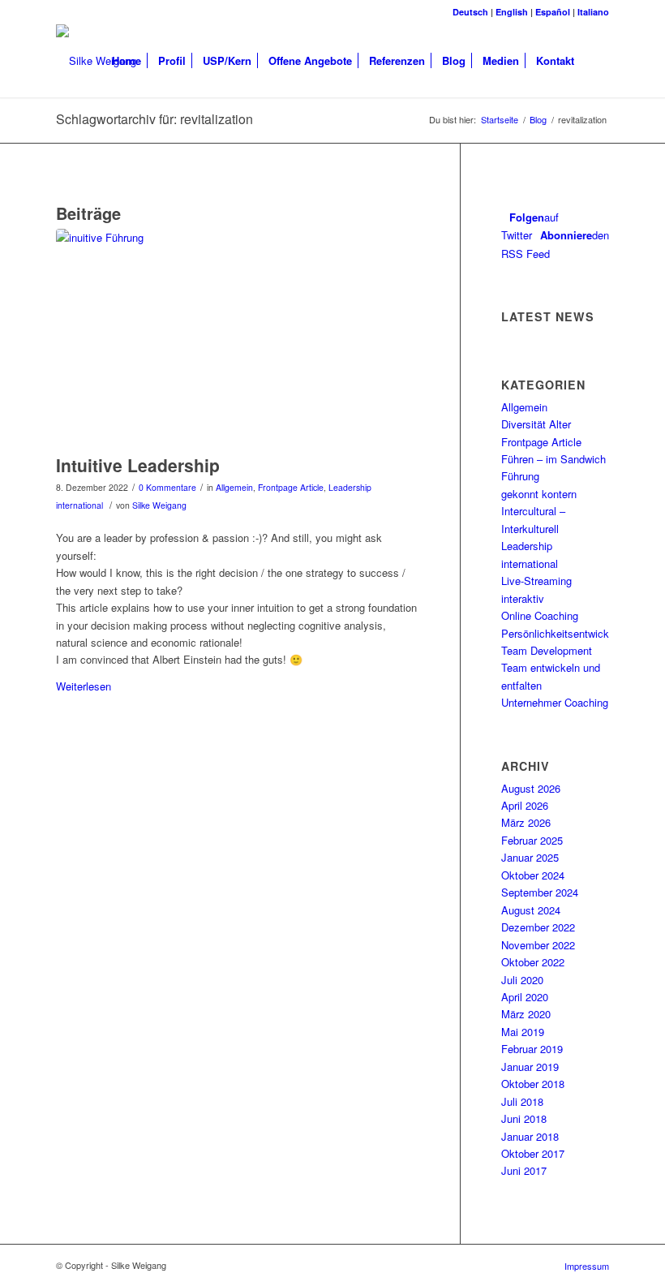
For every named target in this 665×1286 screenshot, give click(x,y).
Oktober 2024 (532, 875)
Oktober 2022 (532, 962)
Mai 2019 (522, 1031)
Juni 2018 (524, 1118)
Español (552, 12)
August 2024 (530, 910)
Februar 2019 (532, 1048)
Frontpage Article (291, 487)
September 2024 (539, 892)
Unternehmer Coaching (554, 702)
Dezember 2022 (538, 927)
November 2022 (538, 945)
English (512, 12)
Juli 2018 (522, 1101)
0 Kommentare (167, 487)
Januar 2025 (530, 857)
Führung (520, 476)
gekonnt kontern (539, 493)
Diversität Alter (536, 424)
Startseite (499, 120)
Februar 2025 (532, 840)
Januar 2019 (530, 1066)
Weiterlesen (83, 686)
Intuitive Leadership (138, 465)
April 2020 (524, 996)
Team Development (546, 650)
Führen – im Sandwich (553, 459)
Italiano (593, 12)
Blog (538, 120)
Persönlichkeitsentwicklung (565, 633)
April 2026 (524, 805)
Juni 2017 (524, 1170)
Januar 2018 (530, 1136)
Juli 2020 (522, 979)
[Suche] (595, 60)
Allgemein (234, 487)
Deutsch (470, 12)
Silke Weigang (159, 505)
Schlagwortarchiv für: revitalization (154, 119)
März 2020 (526, 1013)
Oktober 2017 (532, 1153)
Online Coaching (539, 615)
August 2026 (530, 788)
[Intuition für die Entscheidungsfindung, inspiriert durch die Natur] (237, 337)
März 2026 (526, 822)
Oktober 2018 (532, 1083)
